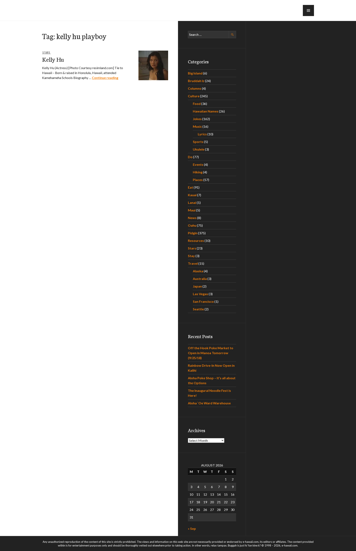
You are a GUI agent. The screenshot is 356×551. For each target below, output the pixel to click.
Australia (200, 279)
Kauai (192, 195)
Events (198, 164)
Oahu (192, 225)
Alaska (198, 271)
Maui (192, 210)
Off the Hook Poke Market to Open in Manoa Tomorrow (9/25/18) (210, 353)
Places (198, 180)
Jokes (197, 119)
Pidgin (192, 233)
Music (197, 126)
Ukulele (198, 149)
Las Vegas (200, 294)
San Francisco (203, 301)
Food (197, 104)
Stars (46, 52)
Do (190, 157)
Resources (196, 240)
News (192, 218)
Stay (191, 256)
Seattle (198, 309)
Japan (197, 286)
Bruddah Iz (196, 81)
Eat (190, 187)
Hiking (198, 172)
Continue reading (105, 78)
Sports (198, 142)
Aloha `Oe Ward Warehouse (209, 403)
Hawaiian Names (205, 111)
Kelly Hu (53, 59)
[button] (308, 10)
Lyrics (202, 134)
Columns (194, 88)
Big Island (195, 73)
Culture (193, 96)
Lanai (192, 202)
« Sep (192, 528)
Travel (193, 263)
